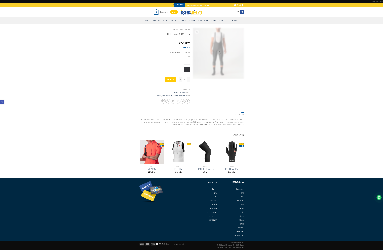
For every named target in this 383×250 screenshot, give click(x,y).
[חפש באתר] (242, 12)
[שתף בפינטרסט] (173, 101)
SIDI (243, 212)
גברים (181, 30)
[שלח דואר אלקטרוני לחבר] (178, 101)
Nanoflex (168, 96)
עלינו (215, 193)
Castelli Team (240, 231)
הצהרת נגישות (213, 220)
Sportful (241, 208)
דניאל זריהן (224, 247)
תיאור (242, 114)
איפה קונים (214, 204)
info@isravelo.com (236, 243)
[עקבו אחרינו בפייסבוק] (242, 5)
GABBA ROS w (152, 169)
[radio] (187, 61)
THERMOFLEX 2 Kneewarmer (205, 169)
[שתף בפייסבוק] (187, 101)
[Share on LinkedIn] (163, 101)
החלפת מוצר (240, 227)
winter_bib (184, 96)
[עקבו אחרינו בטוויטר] (237, 5)
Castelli (184, 93)
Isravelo (214, 189)
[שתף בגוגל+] (168, 101)
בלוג (216, 196)
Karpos (242, 216)
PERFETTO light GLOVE (232, 169)
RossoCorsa (175, 96)
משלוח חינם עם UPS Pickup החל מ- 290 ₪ (198, 5)
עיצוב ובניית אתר (240, 247)
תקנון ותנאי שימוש (212, 212)
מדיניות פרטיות (213, 216)
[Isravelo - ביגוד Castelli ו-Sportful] (191, 12)
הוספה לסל (170, 79)
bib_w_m (159, 96)
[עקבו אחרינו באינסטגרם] (240, 5)
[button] (2, 102)
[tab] (242, 114)
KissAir (163, 96)
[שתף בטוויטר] (183, 101)
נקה (189, 56)
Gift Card (241, 220)
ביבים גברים (175, 30)
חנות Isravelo (240, 189)
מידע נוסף (237, 114)
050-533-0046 (237, 245)
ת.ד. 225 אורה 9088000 (223, 245)
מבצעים (242, 224)
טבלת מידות (186, 47)
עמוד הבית (187, 30)
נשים (242, 196)
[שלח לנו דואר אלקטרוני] (235, 5)
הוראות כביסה (213, 200)
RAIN (171, 96)
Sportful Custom (239, 235)
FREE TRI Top (178, 169)
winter (180, 96)
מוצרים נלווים (240, 200)
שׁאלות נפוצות (213, 208)
